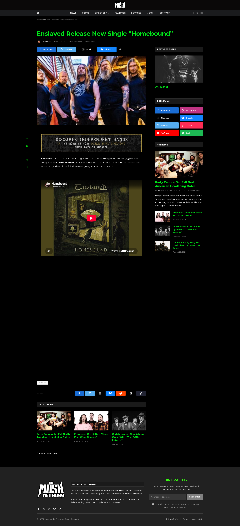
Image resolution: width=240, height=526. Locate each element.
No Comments (76, 41)
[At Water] (179, 69)
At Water (161, 86)
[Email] (27, 153)
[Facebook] (27, 139)
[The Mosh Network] (120, 5)
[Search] (38, 13)
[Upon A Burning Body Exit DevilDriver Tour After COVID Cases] (162, 246)
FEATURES (120, 13)
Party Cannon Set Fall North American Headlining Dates (53, 436)
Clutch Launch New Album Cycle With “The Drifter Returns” (128, 437)
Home (39, 19)
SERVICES (136, 13)
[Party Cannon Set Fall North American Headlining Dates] (54, 420)
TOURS (85, 13)
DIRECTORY (101, 13)
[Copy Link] (27, 167)
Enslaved (42, 382)
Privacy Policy (170, 507)
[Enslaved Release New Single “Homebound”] (91, 90)
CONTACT (165, 13)
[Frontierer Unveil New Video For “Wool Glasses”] (91, 420)
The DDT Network (126, 499)
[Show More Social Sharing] (120, 49)
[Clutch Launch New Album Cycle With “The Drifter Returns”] (129, 420)
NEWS (73, 13)
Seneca (48, 41)
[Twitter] (27, 146)
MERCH (150, 13)
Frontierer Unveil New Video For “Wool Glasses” (91, 436)
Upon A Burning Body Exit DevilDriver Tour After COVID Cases (187, 245)
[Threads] (27, 160)
